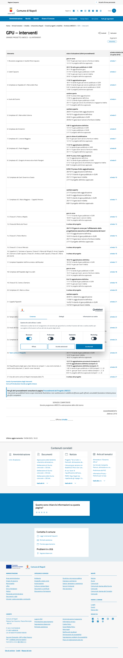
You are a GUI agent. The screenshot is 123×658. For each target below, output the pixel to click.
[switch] (50, 338)
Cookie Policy (67, 624)
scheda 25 (113, 353)
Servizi (36, 18)
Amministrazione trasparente (72, 619)
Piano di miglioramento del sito (73, 640)
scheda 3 (113, 85)
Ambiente (37, 578)
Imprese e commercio (69, 581)
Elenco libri (94, 610)
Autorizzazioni (39, 583)
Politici (8, 591)
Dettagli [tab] (61, 316)
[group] (19, 470)
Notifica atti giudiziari (70, 632)
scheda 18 (113, 272)
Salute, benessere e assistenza (73, 583)
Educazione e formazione (42, 591)
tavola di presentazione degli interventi (19, 381)
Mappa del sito (26, 650)
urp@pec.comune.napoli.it (17, 639)
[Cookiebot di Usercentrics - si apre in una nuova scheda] (94, 310)
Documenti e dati (11, 596)
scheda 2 (113, 72)
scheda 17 (113, 262)
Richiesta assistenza (41, 627)
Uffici (8, 586)
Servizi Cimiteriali (68, 586)
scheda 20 (113, 290)
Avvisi (93, 581)
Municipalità (73, 19)
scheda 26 (113, 367)
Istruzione (95, 19)
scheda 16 (113, 253)
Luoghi (93, 604)
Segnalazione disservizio (42, 624)
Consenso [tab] (33, 316)
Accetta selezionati (61, 346)
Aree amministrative (13, 578)
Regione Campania (13, 2)
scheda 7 (113, 138)
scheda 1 (113, 61)
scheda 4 (113, 99)
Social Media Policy (69, 627)
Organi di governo (12, 581)
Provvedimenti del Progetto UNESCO (56, 390)
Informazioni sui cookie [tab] (90, 316)
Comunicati (94, 583)
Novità (27, 18)
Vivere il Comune (48, 18)
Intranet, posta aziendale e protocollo (18, 599)
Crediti (18, 650)
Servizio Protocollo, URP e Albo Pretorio (19, 637)
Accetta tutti (89, 346)
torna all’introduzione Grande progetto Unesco (21, 384)
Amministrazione (15, 18)
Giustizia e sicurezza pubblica (72, 578)
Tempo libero (84, 19)
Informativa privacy (69, 621)
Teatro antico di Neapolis (17, 353)
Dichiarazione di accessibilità (72, 634)
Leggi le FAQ (38, 619)
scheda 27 (113, 377)
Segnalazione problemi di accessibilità (75, 637)
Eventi (93, 607)
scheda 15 (113, 247)
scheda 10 (113, 177)
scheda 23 (113, 327)
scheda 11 (113, 199)
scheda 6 (113, 129)
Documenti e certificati (41, 589)
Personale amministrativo (14, 594)
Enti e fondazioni (11, 589)
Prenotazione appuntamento (43, 621)
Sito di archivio (10, 650)
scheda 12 (113, 217)
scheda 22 (113, 317)
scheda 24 (113, 339)
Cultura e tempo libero (41, 586)
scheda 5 (113, 115)
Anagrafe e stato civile (41, 581)
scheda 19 (113, 283)
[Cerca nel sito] (114, 11)
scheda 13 (113, 224)
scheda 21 (113, 302)
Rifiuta (34, 346)
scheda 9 (113, 160)
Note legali (66, 629)
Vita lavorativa (67, 589)
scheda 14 (113, 236)
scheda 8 (113, 148)
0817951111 (22, 642)
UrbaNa (64, 419)
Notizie (93, 578)
